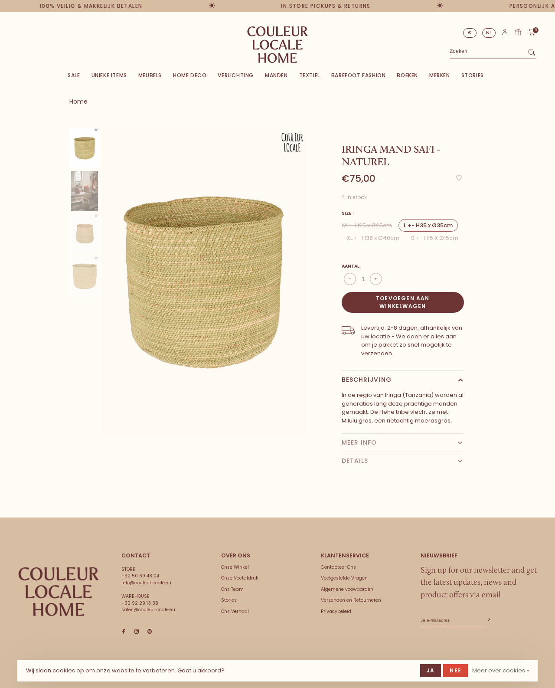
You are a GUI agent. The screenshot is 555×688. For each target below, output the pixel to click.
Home (78, 101)
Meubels (150, 75)
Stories (472, 75)
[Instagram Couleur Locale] (136, 632)
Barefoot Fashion (358, 75)
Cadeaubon (518, 32)
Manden (276, 75)
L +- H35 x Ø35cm (428, 225)
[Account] (505, 34)
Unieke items (109, 75)
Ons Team (232, 589)
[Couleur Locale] (58, 592)
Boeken (407, 75)
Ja (430, 670)
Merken (439, 75)
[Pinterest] (149, 632)
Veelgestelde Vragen (344, 578)
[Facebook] (123, 632)
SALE (74, 75)
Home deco (189, 75)
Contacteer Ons (338, 567)
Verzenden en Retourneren (351, 600)
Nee (455, 670)
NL (489, 32)
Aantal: (351, 266)
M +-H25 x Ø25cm (367, 225)
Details (355, 460)
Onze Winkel (235, 567)
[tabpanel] (204, 282)
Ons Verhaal (235, 611)
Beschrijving (367, 379)
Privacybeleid (336, 611)
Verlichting (236, 75)
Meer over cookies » (500, 670)
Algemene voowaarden (347, 589)
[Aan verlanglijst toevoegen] (459, 178)
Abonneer (488, 619)
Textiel (309, 75)
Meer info (359, 442)
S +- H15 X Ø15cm (434, 238)
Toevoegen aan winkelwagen (403, 302)
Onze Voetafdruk (239, 578)
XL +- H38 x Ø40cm (373, 238)
